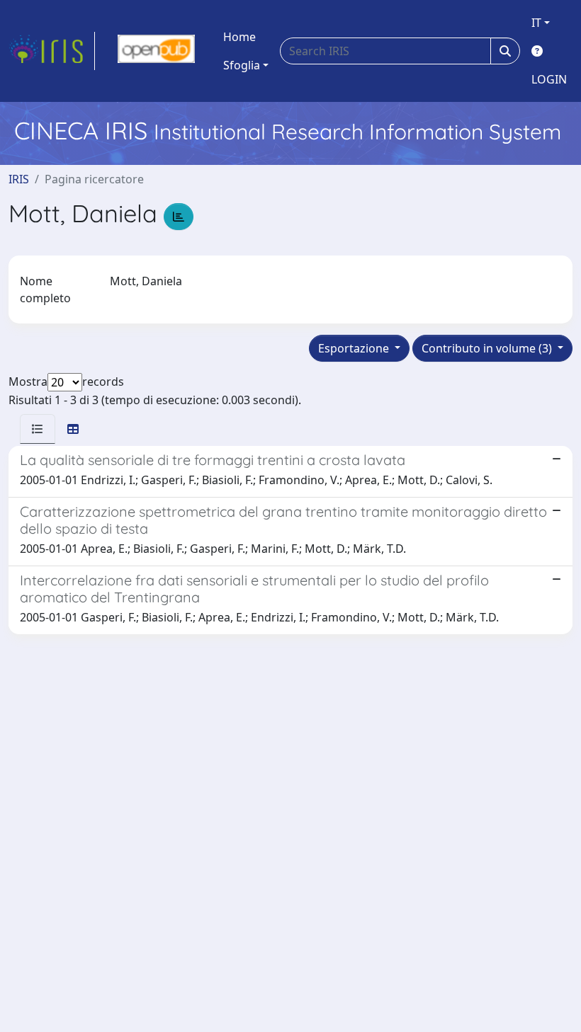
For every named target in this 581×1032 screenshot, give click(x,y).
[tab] (37, 429)
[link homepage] (52, 51)
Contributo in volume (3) (488, 348)
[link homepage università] (156, 51)
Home (239, 37)
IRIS (19, 179)
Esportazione (355, 348)
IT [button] (536, 22)
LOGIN (549, 79)
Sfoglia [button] (241, 65)
